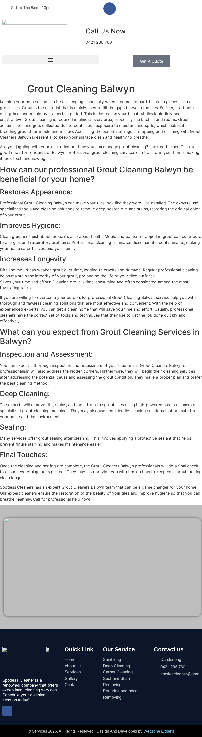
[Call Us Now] (76, 31)
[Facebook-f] (109, 8)
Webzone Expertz (158, 731)
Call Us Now (106, 31)
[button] (50, 59)
